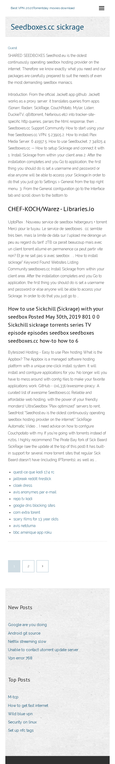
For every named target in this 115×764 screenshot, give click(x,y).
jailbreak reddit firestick (32, 479)
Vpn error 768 (20, 658)
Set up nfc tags (21, 730)
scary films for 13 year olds (35, 519)
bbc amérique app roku (32, 532)
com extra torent (26, 512)
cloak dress (22, 485)
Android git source (24, 633)
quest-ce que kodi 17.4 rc (33, 472)
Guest (12, 48)
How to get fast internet (28, 705)
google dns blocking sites (34, 505)
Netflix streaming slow (27, 641)
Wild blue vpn (20, 714)
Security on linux (22, 722)
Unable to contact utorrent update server (43, 650)
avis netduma (24, 526)
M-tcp (13, 697)
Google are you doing (27, 625)
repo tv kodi (22, 499)
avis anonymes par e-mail (34, 492)
